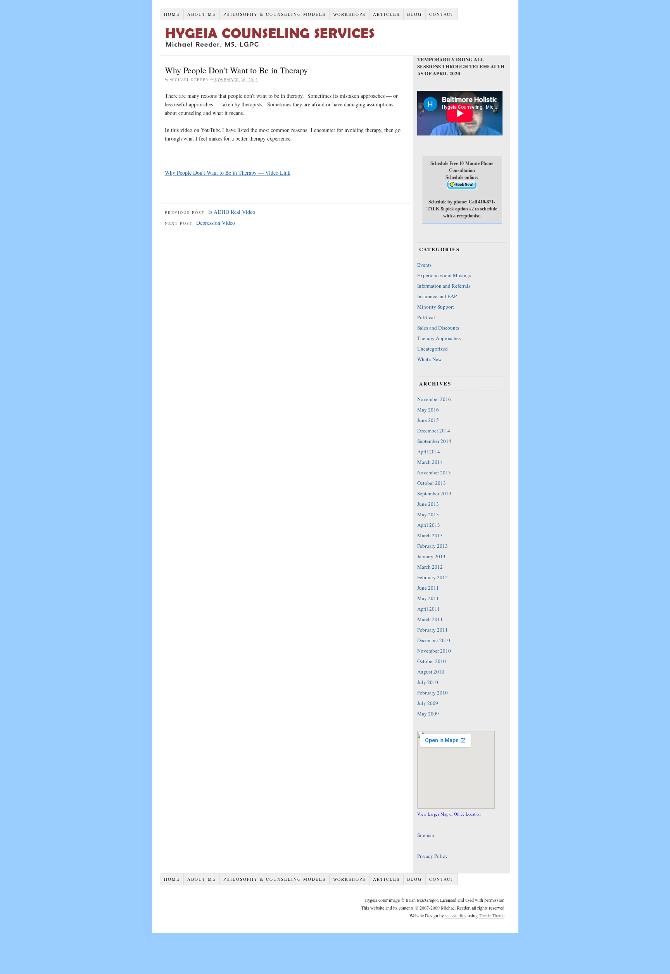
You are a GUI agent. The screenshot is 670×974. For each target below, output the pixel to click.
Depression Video (215, 222)
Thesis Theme (491, 915)
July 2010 (427, 682)
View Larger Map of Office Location (448, 814)
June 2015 (428, 420)
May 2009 (428, 713)
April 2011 (428, 608)
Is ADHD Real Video (231, 211)
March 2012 (430, 566)
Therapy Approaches (439, 338)
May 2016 (428, 409)
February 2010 (432, 692)
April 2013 (428, 524)
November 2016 (434, 399)
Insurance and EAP (437, 296)
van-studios (455, 915)
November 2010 (434, 650)
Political (426, 317)
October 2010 (431, 661)
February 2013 (432, 545)
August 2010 (430, 671)
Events (424, 264)
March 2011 (430, 619)
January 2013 (431, 556)
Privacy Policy (432, 855)
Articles (386, 14)
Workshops (349, 14)
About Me (201, 14)
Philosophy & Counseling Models (274, 14)
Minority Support (435, 306)
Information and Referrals (443, 285)
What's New (429, 359)
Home (172, 14)
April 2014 (428, 451)
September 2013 (434, 493)
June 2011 (428, 587)
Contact (441, 14)
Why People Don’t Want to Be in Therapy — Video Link (227, 172)
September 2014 (434, 441)
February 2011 (432, 629)
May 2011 (428, 598)
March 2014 (430, 461)
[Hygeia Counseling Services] (323, 48)
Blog (414, 14)
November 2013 (434, 472)
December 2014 (433, 430)
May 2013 (428, 514)
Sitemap (425, 835)
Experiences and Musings (444, 275)
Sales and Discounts (438, 327)
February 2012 (432, 577)
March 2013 (430, 535)
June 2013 (428, 503)
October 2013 (431, 482)
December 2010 (433, 640)
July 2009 (427, 703)
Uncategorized (432, 348)
